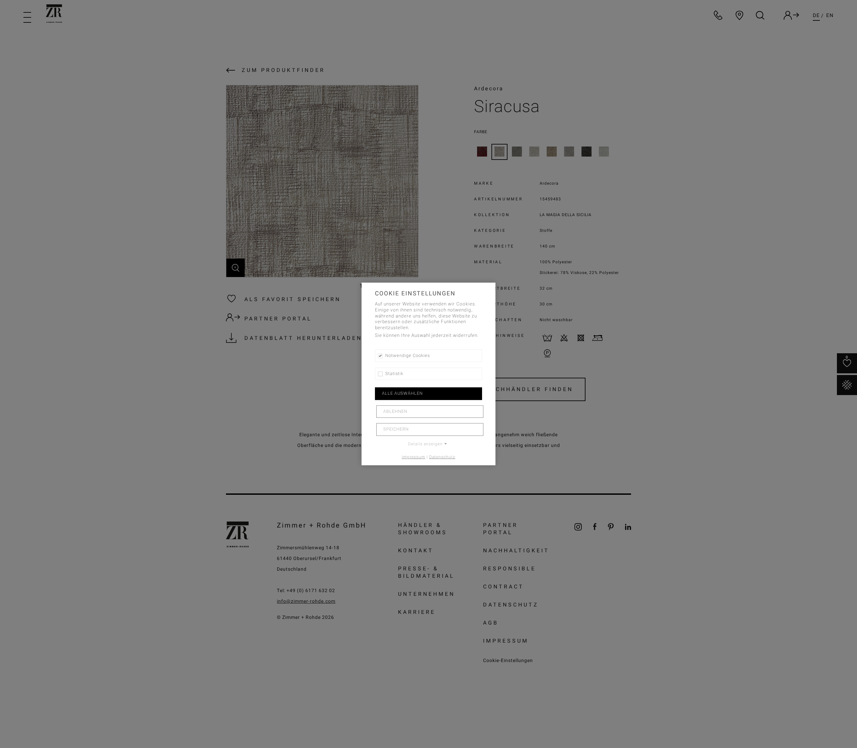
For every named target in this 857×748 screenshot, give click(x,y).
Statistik (394, 374)
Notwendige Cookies (407, 356)
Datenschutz (442, 457)
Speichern (396, 429)
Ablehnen (395, 411)
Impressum (413, 457)
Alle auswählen (402, 393)
